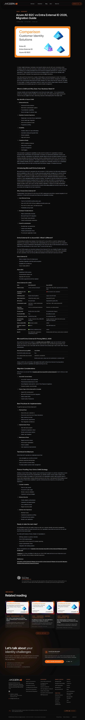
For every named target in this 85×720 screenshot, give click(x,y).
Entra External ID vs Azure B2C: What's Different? (35, 238)
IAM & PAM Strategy (30, 683)
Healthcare (57, 698)
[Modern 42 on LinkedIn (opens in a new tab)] (9, 691)
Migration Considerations (26, 368)
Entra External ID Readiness (31, 691)
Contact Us (76, 3)
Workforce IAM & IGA (45, 686)
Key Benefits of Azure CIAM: (25, 99)
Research (69, 702)
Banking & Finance (59, 695)
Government (57, 697)
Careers (68, 687)
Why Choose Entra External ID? (26, 191)
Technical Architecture (25, 452)
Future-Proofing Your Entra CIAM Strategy (32, 469)
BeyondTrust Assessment (31, 689)
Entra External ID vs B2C (24, 282)
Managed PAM (58, 681)
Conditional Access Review (31, 687)
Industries (40, 3)
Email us (70, 661)
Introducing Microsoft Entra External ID (31, 168)
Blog (46, 3)
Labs (51, 3)
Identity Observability (45, 690)
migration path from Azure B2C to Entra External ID (45, 372)
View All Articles (41, 633)
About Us (57, 3)
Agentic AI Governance (31, 681)
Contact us (19, 553)
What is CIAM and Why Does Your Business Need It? (35, 89)
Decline (76, 718)
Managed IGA (58, 687)
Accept (63, 718)
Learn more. (60, 714)
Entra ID (18, 11)
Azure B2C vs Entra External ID (24, 561)
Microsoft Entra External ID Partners (30, 563)
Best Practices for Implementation (29, 403)
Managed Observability (60, 683)
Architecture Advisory (30, 685)
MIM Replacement (44, 694)
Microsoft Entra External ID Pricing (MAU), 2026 (34, 339)
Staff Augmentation (59, 685)
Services (32, 3)
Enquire (68, 685)
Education (57, 700)
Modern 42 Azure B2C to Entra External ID (42, 561)
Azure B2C (20, 269)
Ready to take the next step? (27, 524)
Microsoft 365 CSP (59, 689)
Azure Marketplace (71, 691)
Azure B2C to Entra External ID (47, 692)
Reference (20, 559)
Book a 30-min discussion (54, 661)
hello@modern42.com (14, 698)
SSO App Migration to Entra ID (47, 688)
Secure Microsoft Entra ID (46, 681)
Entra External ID (24, 11)
